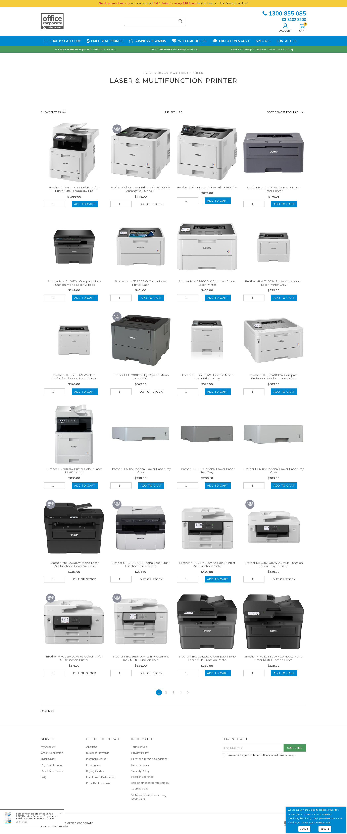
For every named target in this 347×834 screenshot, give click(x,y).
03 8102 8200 (294, 19)
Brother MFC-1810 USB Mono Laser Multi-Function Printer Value (140, 564)
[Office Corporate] (52, 21)
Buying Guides (95, 771)
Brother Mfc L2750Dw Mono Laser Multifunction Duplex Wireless (74, 564)
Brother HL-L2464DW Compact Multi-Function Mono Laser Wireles (74, 283)
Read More (48, 711)
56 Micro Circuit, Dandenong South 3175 (148, 796)
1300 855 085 (287, 13)
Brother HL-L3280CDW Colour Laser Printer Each (141, 283)
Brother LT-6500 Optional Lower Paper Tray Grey (207, 470)
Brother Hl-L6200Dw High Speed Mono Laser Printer (140, 376)
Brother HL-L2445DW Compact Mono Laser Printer (273, 189)
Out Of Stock (151, 204)
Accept (304, 829)
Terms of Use (139, 746)
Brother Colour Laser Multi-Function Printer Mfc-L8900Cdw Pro (74, 189)
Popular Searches (142, 776)
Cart (302, 27)
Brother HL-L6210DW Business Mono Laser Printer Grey (207, 376)
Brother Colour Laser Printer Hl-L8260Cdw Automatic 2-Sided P (140, 189)
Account (285, 30)
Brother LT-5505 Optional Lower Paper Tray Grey (141, 470)
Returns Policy (140, 765)
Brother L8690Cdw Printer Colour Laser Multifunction (74, 470)
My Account (48, 746)
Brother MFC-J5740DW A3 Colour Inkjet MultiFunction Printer (207, 564)
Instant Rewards (96, 758)
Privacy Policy (140, 752)
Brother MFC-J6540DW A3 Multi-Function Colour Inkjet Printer (273, 564)
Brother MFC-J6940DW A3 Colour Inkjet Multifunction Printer (74, 658)
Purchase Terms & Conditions (149, 758)
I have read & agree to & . (260, 754)
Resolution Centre (52, 771)
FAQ (43, 777)
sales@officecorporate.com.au (149, 782)
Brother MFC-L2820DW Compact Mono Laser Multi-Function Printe (207, 658)
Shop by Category (65, 41)
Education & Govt (234, 41)
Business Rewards (150, 41)
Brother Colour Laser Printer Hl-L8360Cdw (207, 187)
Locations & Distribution (100, 777)
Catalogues (93, 765)
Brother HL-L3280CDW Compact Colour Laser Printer (207, 283)
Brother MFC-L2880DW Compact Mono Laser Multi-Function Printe (273, 658)
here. (328, 822)
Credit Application (52, 752)
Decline (324, 829)
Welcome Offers (192, 41)
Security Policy (140, 771)
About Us (91, 746)
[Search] (180, 21)
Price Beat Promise (107, 41)
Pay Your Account (52, 765)
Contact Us (287, 41)
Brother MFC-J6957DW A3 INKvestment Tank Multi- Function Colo (140, 658)
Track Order (48, 758)
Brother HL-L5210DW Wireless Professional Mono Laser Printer (74, 376)
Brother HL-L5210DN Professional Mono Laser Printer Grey (273, 283)
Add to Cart (84, 204)
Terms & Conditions (264, 754)
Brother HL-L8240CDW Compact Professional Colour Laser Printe (273, 376)
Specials (263, 41)
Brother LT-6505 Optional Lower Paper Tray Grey (273, 470)
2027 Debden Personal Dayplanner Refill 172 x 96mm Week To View (36, 817)
